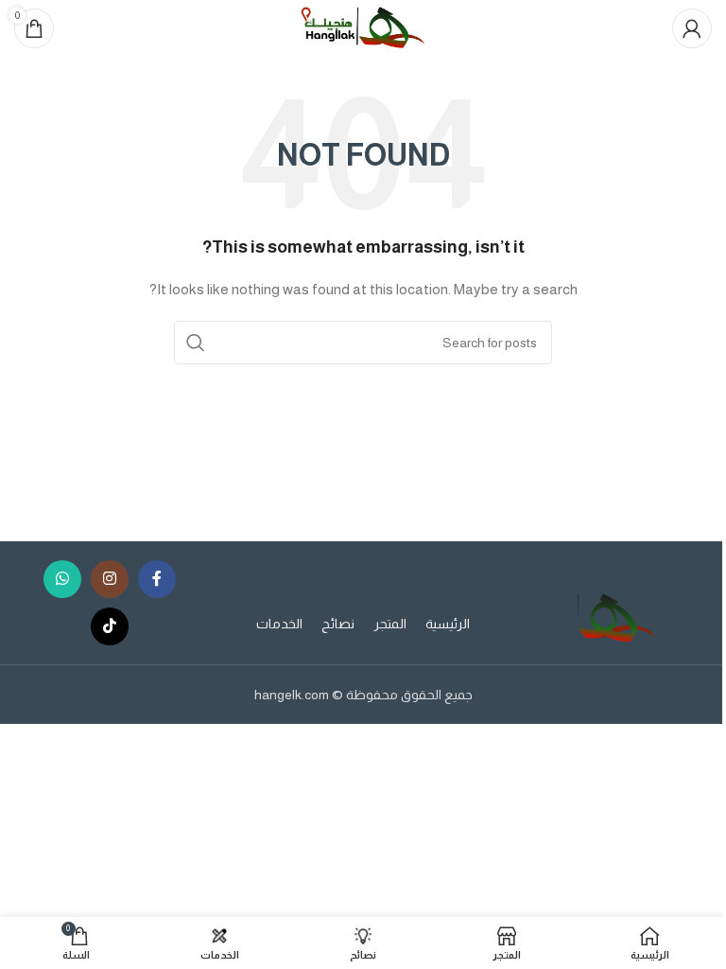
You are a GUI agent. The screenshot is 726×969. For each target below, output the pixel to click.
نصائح (337, 623)
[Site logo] (363, 27)
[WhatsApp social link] (62, 579)
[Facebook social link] (157, 579)
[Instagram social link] (110, 579)
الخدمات (279, 623)
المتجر (389, 623)
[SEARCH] (195, 342)
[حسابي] (692, 28)
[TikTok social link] (110, 626)
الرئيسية (447, 623)
